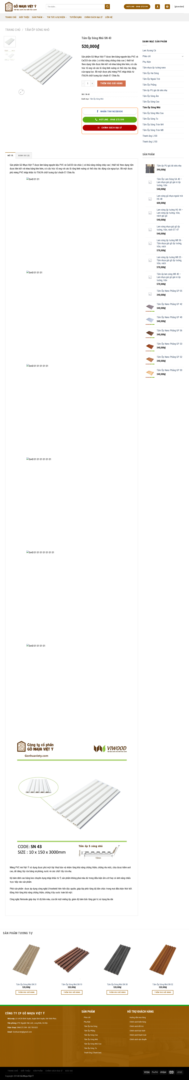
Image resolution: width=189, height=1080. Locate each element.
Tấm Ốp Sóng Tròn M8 (152, 130)
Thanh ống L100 (149, 135)
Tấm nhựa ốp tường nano (154, 67)
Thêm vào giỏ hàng (111, 83)
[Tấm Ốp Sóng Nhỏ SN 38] (117, 960)
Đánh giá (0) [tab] (23, 155)
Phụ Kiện (146, 61)
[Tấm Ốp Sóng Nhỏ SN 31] (26, 960)
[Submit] (107, 6)
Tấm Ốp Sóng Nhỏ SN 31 (26, 984)
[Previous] (22, 66)
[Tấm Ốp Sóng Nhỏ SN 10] (71, 960)
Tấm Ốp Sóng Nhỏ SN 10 (71, 984)
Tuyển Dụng (76, 17)
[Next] (72, 66)
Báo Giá (69, 1071)
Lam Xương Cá (149, 50)
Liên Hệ (108, 17)
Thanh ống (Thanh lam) (92, 1053)
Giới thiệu (24, 17)
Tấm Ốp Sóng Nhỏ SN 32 (162, 984)
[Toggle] (182, 56)
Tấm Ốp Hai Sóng (150, 73)
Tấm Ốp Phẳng (149, 84)
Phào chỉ (146, 56)
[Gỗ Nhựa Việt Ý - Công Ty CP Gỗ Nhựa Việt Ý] (23, 6)
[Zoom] (21, 92)
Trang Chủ (10, 17)
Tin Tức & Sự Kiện (56, 17)
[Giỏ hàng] (167, 6)
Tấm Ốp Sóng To (150, 118)
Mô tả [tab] (10, 155)
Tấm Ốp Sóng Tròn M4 (152, 124)
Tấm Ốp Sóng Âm (150, 96)
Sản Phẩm (37, 17)
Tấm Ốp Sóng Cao (150, 101)
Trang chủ (12, 30)
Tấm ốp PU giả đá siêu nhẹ (154, 90)
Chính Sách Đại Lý (93, 17)
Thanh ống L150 (149, 141)
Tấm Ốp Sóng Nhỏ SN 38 (117, 984)
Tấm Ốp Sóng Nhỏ (37, 30)
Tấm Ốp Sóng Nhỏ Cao (153, 113)
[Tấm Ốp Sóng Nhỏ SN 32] (162, 960)
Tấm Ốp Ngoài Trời (151, 79)
